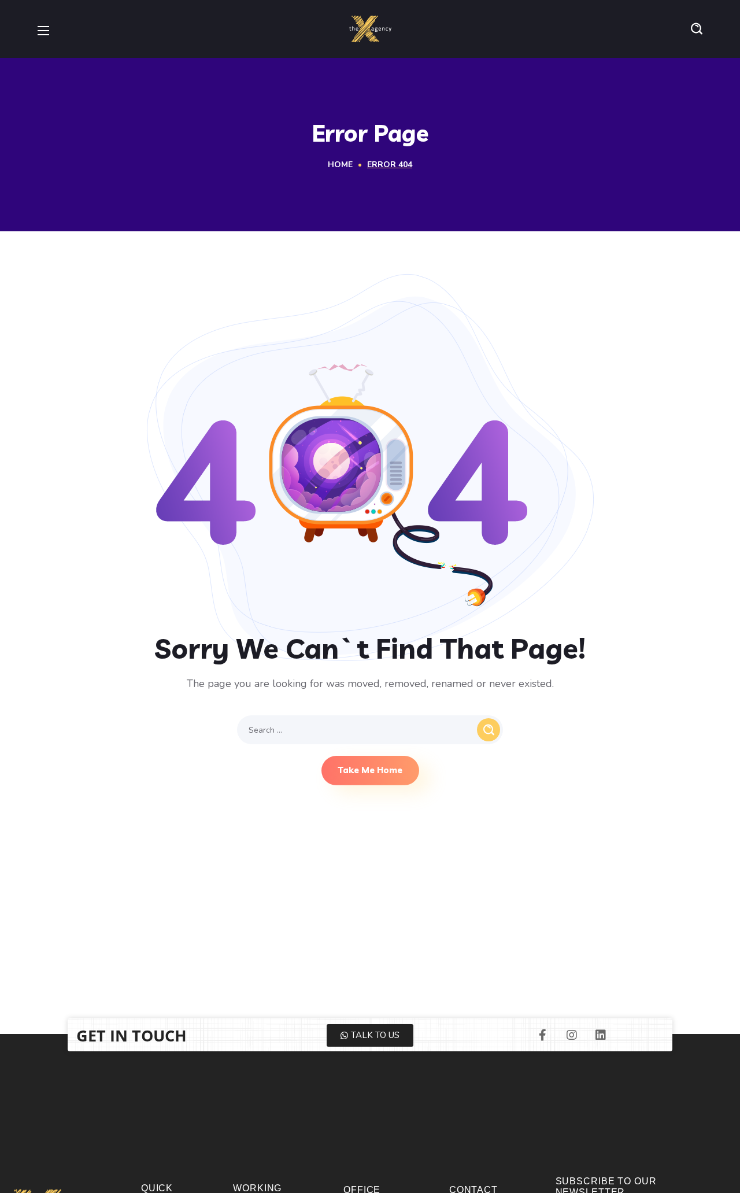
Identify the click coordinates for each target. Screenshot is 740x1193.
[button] (696, 29)
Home (340, 164)
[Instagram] (571, 1035)
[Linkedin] (600, 1035)
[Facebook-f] (542, 1035)
